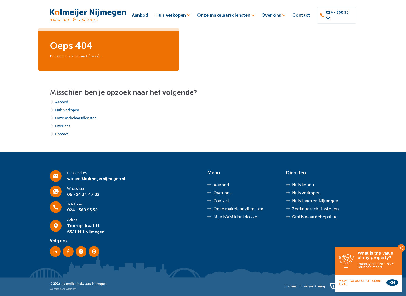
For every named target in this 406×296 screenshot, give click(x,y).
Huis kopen (303, 184)
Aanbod (140, 15)
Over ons (271, 15)
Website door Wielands (63, 289)
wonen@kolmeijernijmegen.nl (96, 178)
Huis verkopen (170, 15)
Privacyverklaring (312, 286)
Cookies (290, 286)
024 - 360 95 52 (337, 15)
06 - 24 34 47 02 (83, 194)
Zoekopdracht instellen (315, 208)
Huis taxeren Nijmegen (315, 200)
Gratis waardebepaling (315, 216)
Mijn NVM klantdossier (236, 216)
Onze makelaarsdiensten (223, 15)
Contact (301, 15)
